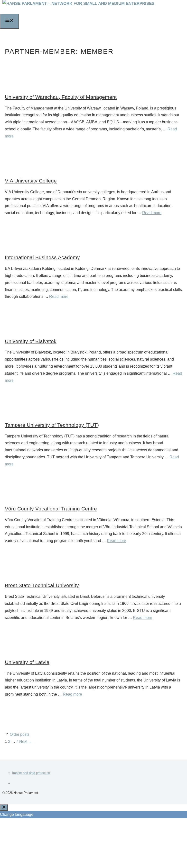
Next (25, 741)
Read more (151, 213)
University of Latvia (27, 662)
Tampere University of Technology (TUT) (52, 425)
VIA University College (31, 180)
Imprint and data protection (31, 773)
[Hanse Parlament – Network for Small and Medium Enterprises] (78, 3)
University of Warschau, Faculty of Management (61, 97)
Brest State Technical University (42, 585)
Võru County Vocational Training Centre (51, 508)
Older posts (19, 734)
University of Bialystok (30, 341)
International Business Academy (42, 257)
